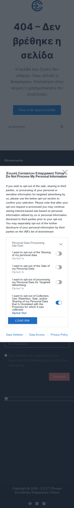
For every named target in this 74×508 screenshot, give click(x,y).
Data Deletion (14, 334)
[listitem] (37, 244)
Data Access (37, 334)
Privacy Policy (59, 334)
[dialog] (37, 254)
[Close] (66, 173)
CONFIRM (22, 320)
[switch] (59, 254)
